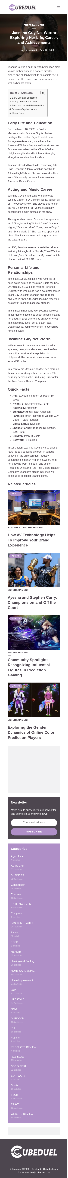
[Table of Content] (42, 93)
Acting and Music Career (24, 101)
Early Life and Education (24, 97)
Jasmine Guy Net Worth (24, 109)
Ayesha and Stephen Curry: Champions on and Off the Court (32, 602)
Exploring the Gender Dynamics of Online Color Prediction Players (31, 732)
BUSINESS (14, 527)
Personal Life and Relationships (28, 105)
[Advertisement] (34, 769)
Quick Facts (18, 113)
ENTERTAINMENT (34, 25)
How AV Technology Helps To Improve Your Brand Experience (31, 540)
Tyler (20, 50)
